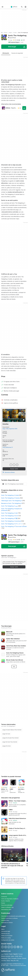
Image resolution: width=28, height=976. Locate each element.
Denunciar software (10, 472)
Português (14, 958)
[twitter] (14, 465)
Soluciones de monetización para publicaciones (13, 916)
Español (15, 954)
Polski (9, 958)
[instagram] (5, 947)
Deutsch (6, 954)
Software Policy (5, 920)
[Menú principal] (2, 7)
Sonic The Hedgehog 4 (17, 36)
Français (20, 954)
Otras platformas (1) (8, 447)
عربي (2, 954)
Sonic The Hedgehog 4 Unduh (10, 495)
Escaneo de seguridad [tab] (17, 53)
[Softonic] (14, 7)
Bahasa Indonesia (5, 956)
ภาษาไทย (3, 960)
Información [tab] (5, 53)
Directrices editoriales (6, 905)
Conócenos (4, 896)
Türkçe (8, 960)
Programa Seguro (14, 42)
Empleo (3, 903)
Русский (19, 958)
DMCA (2, 929)
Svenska (24, 958)
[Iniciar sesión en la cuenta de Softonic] (25, 7)
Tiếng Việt (13, 960)
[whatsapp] (17, 465)
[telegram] (21, 947)
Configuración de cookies (7, 940)
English (11, 954)
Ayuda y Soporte (5, 900)
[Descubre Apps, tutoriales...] (22, 7)
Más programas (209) (11, 428)
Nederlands (4, 958)
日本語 (16, 956)
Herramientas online (6, 909)
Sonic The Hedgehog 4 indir (9, 513)
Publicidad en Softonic (7, 922)
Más (14, 666)
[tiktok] (8, 947)
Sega (4, 428)
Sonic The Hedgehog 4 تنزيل (9, 506)
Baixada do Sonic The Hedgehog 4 (11, 503)
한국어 (20, 956)
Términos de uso (5, 933)
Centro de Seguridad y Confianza (9, 898)
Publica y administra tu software (9, 918)
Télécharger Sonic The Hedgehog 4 (11, 500)
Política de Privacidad (6, 935)
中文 (17, 960)
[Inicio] (1, 32)
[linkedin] (15, 947)
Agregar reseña (14, 468)
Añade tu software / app (7, 907)
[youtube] (18, 947)
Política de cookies (6, 937)
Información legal (5, 931)
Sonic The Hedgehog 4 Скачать (10, 498)
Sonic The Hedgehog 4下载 (9, 518)
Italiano (12, 956)
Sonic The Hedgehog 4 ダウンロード (12, 524)
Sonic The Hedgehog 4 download (11, 521)
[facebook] (11, 465)
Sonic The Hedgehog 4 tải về (9, 515)
